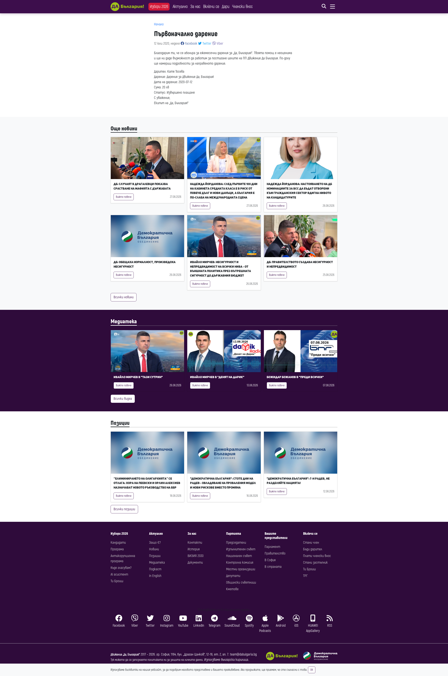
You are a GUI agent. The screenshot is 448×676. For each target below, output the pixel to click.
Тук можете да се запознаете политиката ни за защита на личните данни (157, 660)
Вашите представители (276, 535)
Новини (154, 549)
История (194, 549)
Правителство (275, 553)
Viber (219, 43)
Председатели (236, 542)
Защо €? (155, 542)
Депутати (233, 576)
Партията (233, 533)
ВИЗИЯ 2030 (196, 556)
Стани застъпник (315, 562)
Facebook (190, 43)
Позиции (120, 423)
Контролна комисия (239, 562)
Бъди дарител (312, 549)
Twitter (206, 43)
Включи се (211, 6)
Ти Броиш (117, 581)
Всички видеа (123, 398)
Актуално (180, 6)
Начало (159, 24)
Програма (117, 549)
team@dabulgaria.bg (243, 654)
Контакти (195, 542)
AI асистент (119, 574)
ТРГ (305, 576)
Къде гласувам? (121, 568)
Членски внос (242, 6)
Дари (225, 6)
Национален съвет (239, 556)
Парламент (272, 547)
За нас (195, 6)
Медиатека (124, 321)
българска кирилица (234, 659)
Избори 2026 (159, 6)
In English (155, 576)
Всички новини (124, 297)
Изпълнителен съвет (240, 549)
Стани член (311, 542)
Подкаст (155, 569)
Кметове (232, 589)
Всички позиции (124, 509)
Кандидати (118, 542)
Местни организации (240, 569)
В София (270, 560)
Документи (195, 562)
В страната (273, 567)
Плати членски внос (317, 556)
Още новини (124, 128)
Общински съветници (241, 582)
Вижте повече (123, 197)
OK (311, 670)
